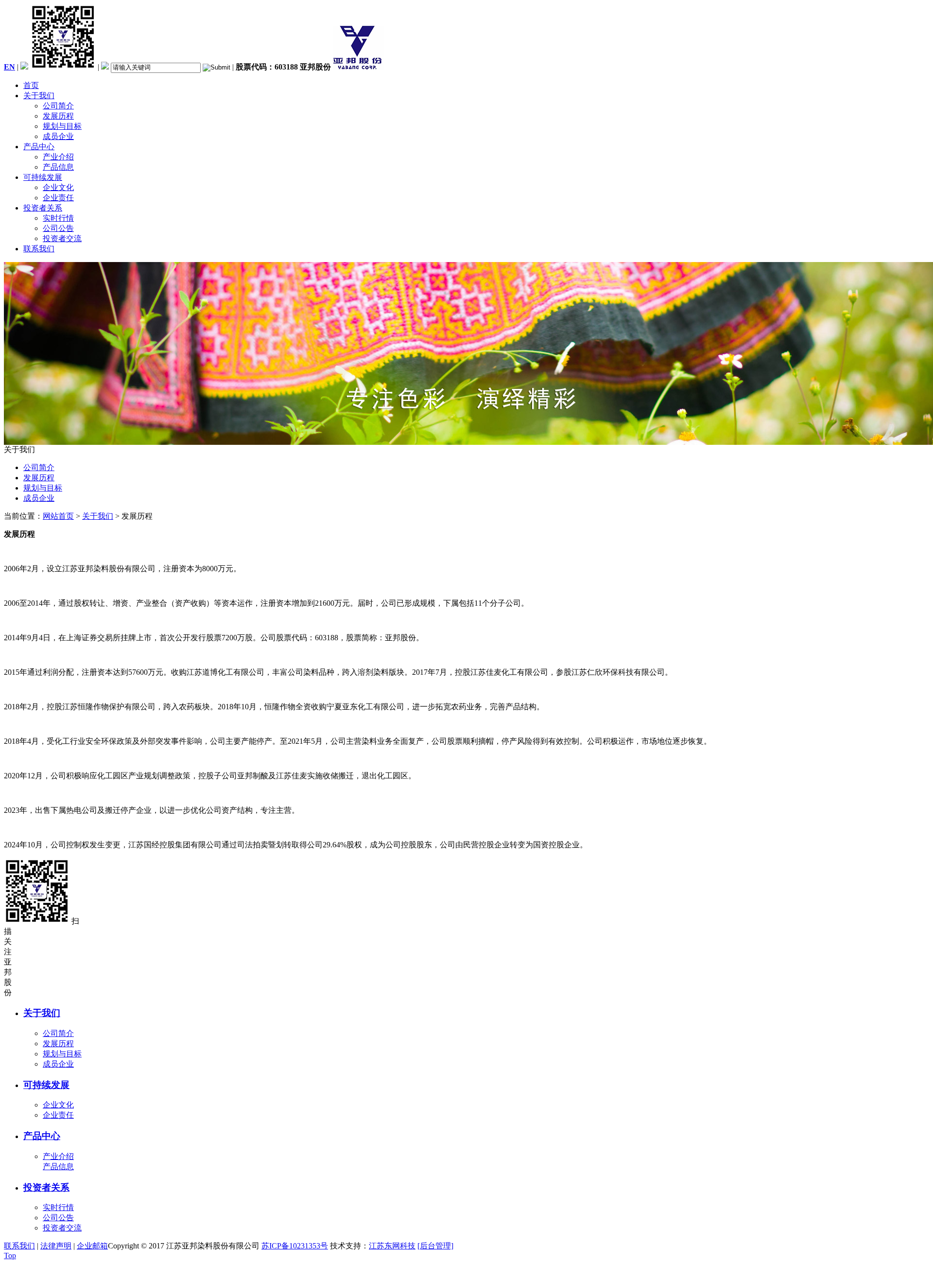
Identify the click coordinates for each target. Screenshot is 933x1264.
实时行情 (58, 218)
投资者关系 (42, 208)
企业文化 (58, 187)
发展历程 (58, 116)
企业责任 (58, 197)
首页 (31, 85)
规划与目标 (62, 126)
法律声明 (55, 1246)
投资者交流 (62, 238)
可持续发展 (42, 177)
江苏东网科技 (392, 1246)
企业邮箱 (92, 1246)
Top (10, 1255)
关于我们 (38, 95)
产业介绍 (58, 157)
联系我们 (38, 249)
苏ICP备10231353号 (294, 1246)
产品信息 (58, 167)
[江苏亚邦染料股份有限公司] (358, 67)
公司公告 (58, 228)
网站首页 (58, 516)
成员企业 (58, 136)
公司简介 (58, 106)
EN (9, 67)
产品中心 (38, 146)
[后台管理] (435, 1246)
